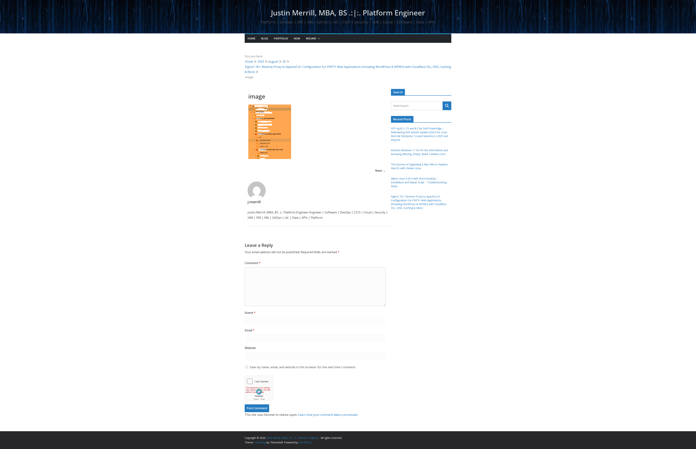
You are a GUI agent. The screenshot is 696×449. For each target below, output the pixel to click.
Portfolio (281, 38)
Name (250, 313)
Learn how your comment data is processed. (328, 415)
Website (250, 348)
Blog (264, 38)
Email (249, 330)
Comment (253, 263)
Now (297, 38)
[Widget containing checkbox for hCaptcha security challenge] (259, 388)
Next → (380, 171)
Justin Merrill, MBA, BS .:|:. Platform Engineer (348, 13)
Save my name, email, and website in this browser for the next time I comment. (303, 367)
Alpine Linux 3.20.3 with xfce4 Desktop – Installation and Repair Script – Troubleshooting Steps (419, 182)
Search (447, 106)
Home (251, 38)
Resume (311, 38)
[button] (318, 38)
